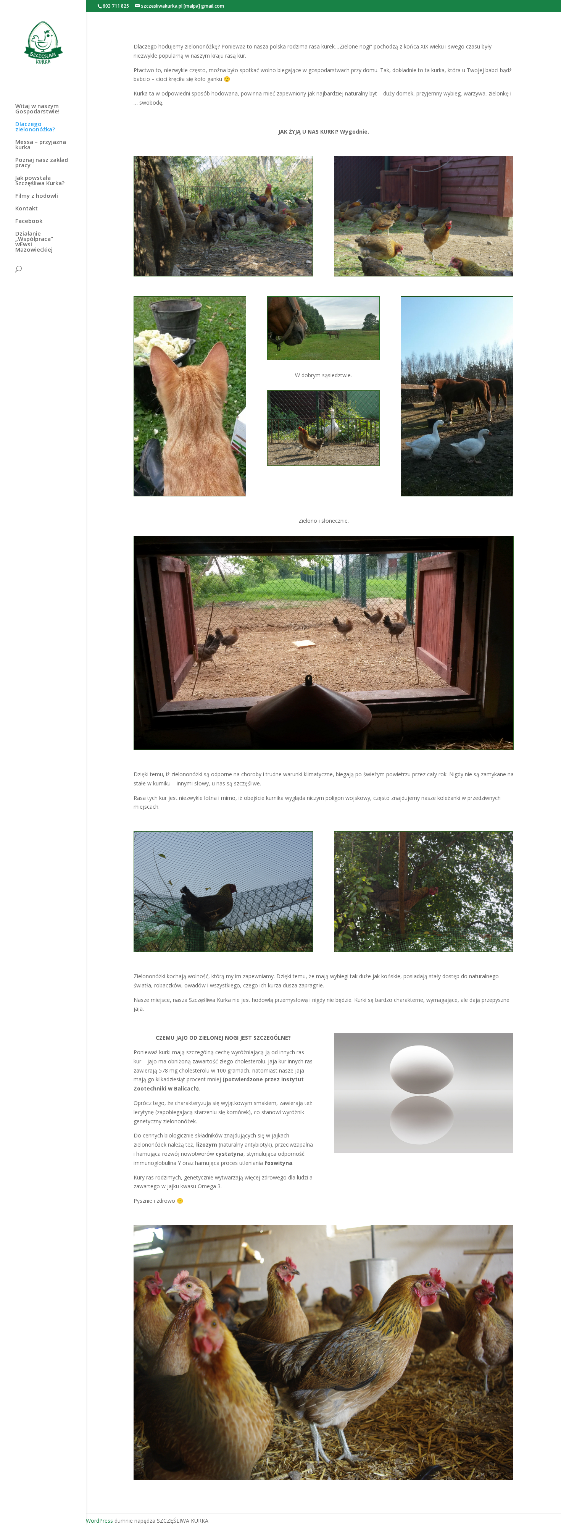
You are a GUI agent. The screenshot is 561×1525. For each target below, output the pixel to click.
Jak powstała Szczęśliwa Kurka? (39, 181)
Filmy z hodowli (36, 196)
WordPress (99, 1520)
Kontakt (26, 208)
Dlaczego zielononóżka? (35, 127)
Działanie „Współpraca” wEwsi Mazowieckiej (34, 242)
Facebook (28, 221)
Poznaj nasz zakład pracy (41, 163)
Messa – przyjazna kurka (40, 145)
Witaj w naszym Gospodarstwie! (37, 109)
